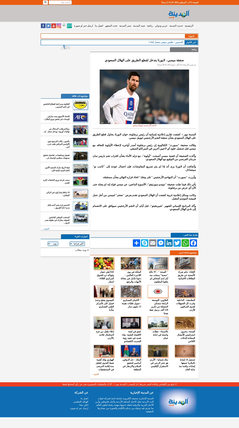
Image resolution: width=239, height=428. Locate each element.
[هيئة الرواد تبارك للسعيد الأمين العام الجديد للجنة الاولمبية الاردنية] (80, 168)
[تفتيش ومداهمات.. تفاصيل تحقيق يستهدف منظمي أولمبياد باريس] (80, 156)
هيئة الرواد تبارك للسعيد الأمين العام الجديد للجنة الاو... (57, 168)
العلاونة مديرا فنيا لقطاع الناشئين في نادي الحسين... (56, 105)
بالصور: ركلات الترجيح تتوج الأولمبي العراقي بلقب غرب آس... (58, 144)
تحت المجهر (111, 25)
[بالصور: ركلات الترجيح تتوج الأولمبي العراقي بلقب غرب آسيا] (80, 142)
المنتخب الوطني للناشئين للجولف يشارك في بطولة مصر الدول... (57, 220)
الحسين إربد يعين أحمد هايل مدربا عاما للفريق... (58, 206)
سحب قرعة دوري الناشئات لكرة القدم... (56, 181)
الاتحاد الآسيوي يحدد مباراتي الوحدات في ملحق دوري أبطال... (57, 117)
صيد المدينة (139, 25)
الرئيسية (189, 25)
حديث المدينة (176, 25)
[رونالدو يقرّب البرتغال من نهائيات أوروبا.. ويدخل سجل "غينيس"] (80, 129)
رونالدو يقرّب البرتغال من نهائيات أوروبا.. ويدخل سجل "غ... (56, 130)
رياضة (150, 25)
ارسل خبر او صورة (83, 25)
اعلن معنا (83, 405)
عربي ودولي (161, 25)
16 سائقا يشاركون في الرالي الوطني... (58, 193)
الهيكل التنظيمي (80, 401)
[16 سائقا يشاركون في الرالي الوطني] (80, 193)
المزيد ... (95, 374)
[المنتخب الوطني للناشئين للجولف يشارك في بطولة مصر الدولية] (80, 218)
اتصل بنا (99, 25)
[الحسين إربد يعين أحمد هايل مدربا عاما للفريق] (80, 205)
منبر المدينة (125, 25)
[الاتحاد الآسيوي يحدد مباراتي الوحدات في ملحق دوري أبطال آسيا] (80, 117)
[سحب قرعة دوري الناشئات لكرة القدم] (80, 181)
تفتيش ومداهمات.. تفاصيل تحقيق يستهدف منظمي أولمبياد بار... (56, 156)
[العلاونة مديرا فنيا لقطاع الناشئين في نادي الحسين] (80, 105)
